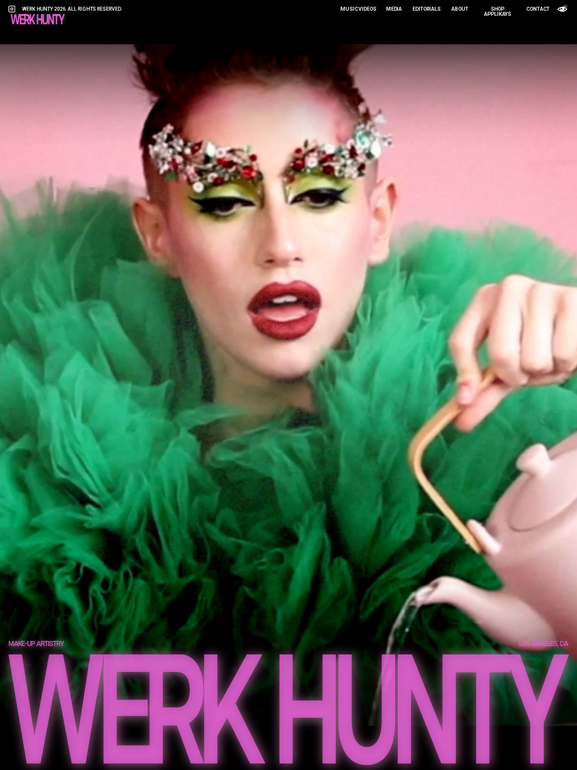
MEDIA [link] (394, 9)
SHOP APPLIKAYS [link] (497, 11)
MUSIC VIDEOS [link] (358, 9)
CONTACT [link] (537, 9)
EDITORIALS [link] (426, 9)
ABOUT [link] (459, 9)
